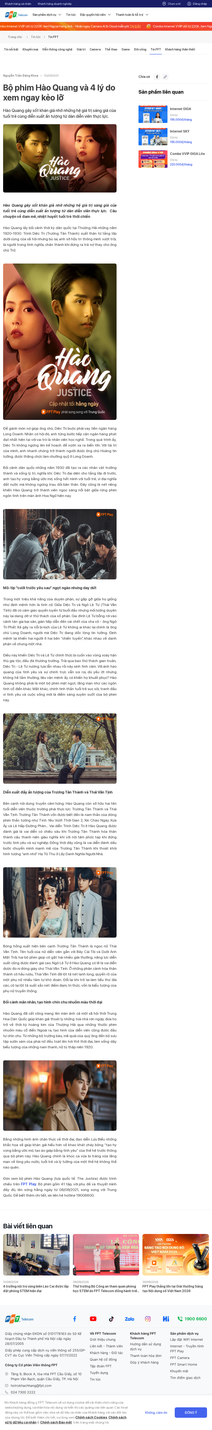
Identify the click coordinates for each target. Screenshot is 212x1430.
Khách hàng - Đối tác (106, 1353)
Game (126, 49)
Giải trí (81, 49)
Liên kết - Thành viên (106, 1346)
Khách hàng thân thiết (180, 49)
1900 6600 (196, 1318)
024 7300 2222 (23, 1392)
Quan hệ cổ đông (103, 1359)
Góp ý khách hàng (144, 1362)
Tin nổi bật (11, 49)
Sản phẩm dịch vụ (44, 14)
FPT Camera (179, 1358)
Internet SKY (179, 131)
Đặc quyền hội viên (93, 14)
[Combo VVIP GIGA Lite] (153, 159)
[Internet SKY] (153, 136)
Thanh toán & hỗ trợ (129, 14)
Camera (95, 49)
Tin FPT (53, 37)
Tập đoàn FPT (101, 1366)
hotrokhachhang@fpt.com (31, 1385)
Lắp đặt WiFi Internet (186, 1339)
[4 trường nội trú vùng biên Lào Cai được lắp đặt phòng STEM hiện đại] (36, 1254)
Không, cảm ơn (156, 1413)
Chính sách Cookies (91, 1417)
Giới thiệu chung (103, 1339)
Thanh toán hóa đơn (145, 1356)
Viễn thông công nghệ (57, 49)
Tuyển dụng (99, 1373)
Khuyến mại (30, 49)
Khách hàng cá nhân (18, 3)
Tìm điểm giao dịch (185, 1378)
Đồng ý (191, 1413)
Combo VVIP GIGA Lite (187, 154)
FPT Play (28, 1184)
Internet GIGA (180, 109)
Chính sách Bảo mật (56, 1422)
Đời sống (140, 49)
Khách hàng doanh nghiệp (55, 3)
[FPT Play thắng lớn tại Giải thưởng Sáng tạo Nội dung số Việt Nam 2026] (175, 1254)
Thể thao (111, 49)
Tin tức (71, 14)
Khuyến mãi (179, 1371)
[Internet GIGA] (153, 114)
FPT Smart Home (183, 1364)
